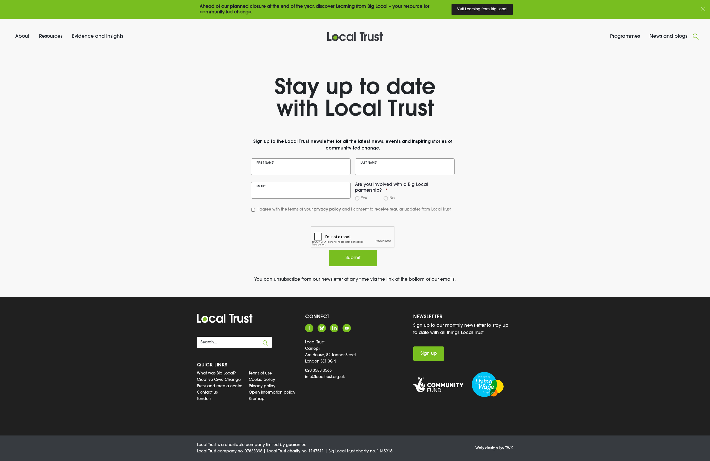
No (391, 198)
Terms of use (260, 373)
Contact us (207, 393)
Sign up (428, 353)
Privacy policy (262, 386)
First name (265, 163)
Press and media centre (219, 386)
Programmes (625, 36)
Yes (363, 198)
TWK (509, 448)
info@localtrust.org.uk (325, 377)
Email (261, 186)
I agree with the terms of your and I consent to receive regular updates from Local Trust (343, 209)
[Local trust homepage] (355, 36)
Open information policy (272, 393)
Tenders (204, 399)
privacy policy (327, 209)
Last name (369, 163)
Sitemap (257, 399)
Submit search (265, 343)
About (22, 36)
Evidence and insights (97, 36)
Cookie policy (262, 380)
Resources (50, 36)
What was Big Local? (216, 373)
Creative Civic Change (219, 380)
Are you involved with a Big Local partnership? (391, 188)
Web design (486, 448)
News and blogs (668, 36)
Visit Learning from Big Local (482, 9)
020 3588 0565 (318, 371)
